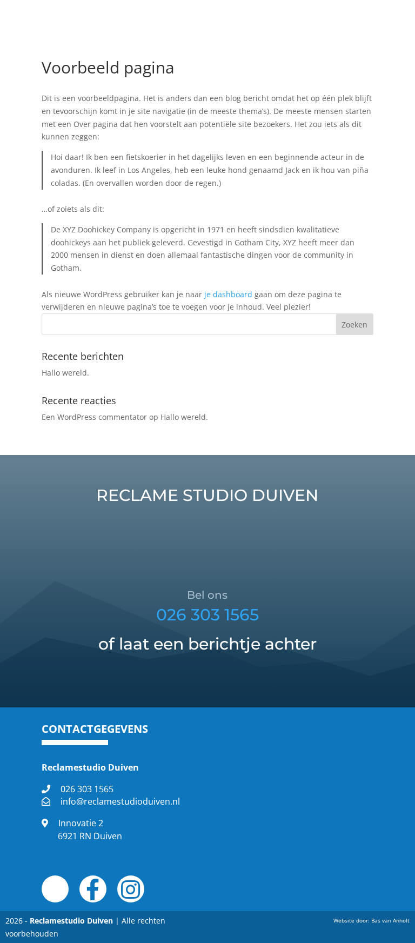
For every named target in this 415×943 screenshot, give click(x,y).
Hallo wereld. (65, 372)
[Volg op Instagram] (360, 14)
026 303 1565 (207, 615)
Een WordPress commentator (94, 417)
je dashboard (228, 294)
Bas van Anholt (390, 920)
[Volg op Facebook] (332, 14)
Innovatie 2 (90, 829)
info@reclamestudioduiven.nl (120, 801)
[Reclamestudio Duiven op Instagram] (130, 895)
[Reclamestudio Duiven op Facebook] (92, 895)
